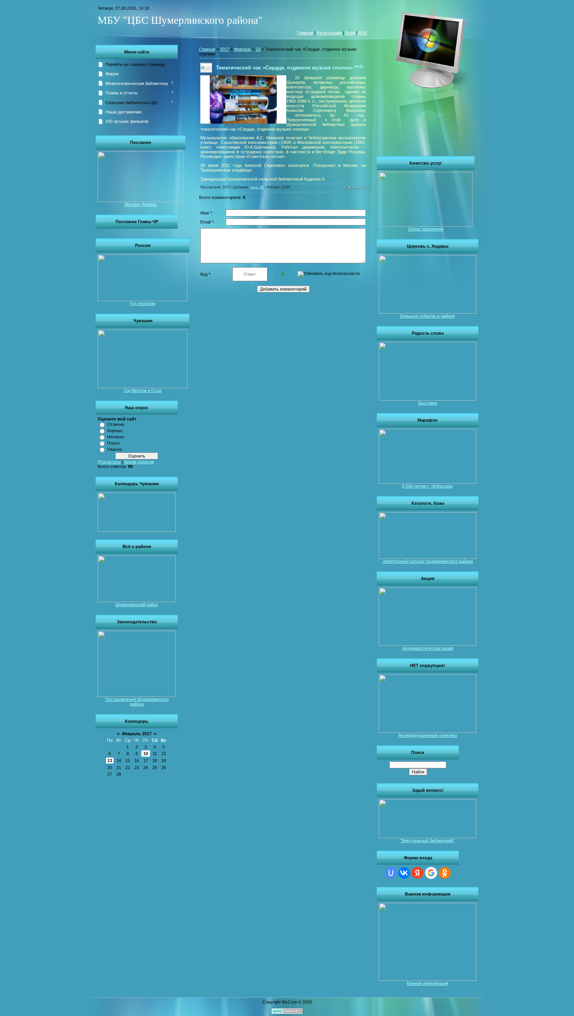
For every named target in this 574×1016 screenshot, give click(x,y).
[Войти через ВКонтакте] (404, 873)
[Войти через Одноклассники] (445, 873)
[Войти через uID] (391, 873)
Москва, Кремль (141, 204)
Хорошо (115, 430)
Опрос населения (425, 229)
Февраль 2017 (137, 733)
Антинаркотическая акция (427, 648)
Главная (305, 32)
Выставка (427, 403)
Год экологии (142, 303)
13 (109, 760)
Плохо (113, 443)
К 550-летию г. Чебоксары (427, 486)
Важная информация (427, 983)
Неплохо (115, 436)
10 (145, 753)
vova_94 (257, 187)
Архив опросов (139, 461)
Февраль (242, 49)
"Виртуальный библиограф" (427, 840)
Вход (350, 32)
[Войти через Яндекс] (417, 873)
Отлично (115, 424)
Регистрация (329, 32)
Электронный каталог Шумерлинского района (427, 561)
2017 (224, 49)
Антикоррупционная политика (427, 735)
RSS (362, 32)
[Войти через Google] (431, 873)
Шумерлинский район (136, 604)
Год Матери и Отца (142, 390)
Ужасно (114, 449)
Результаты (109, 461)
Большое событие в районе (427, 316)
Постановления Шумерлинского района (137, 701)
